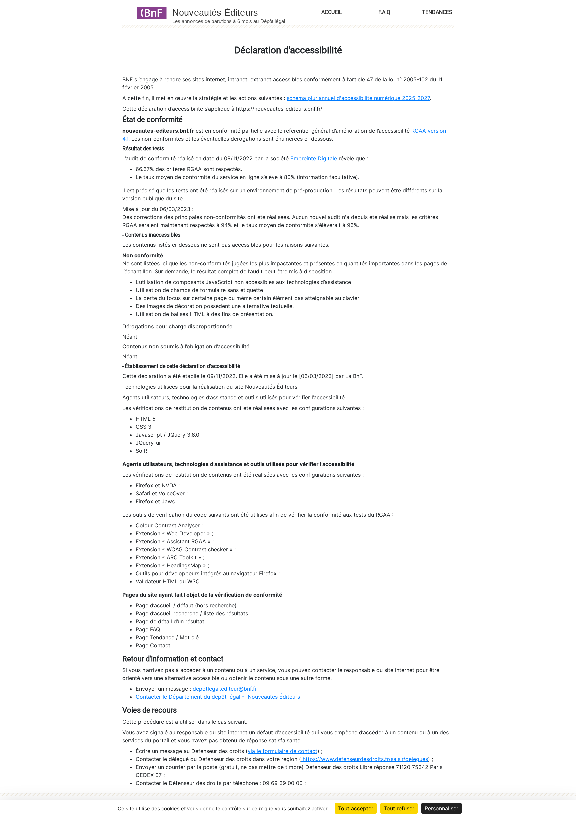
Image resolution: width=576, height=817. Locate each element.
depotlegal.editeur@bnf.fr (225, 688)
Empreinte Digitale (313, 158)
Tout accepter (355, 808)
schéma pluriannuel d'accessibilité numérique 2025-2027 (358, 98)
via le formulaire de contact (282, 751)
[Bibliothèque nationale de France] (150, 12)
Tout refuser (399, 808)
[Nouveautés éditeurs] (235, 12)
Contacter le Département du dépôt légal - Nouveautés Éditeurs (218, 696)
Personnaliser (441, 808)
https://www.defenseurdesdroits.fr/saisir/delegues (364, 759)
